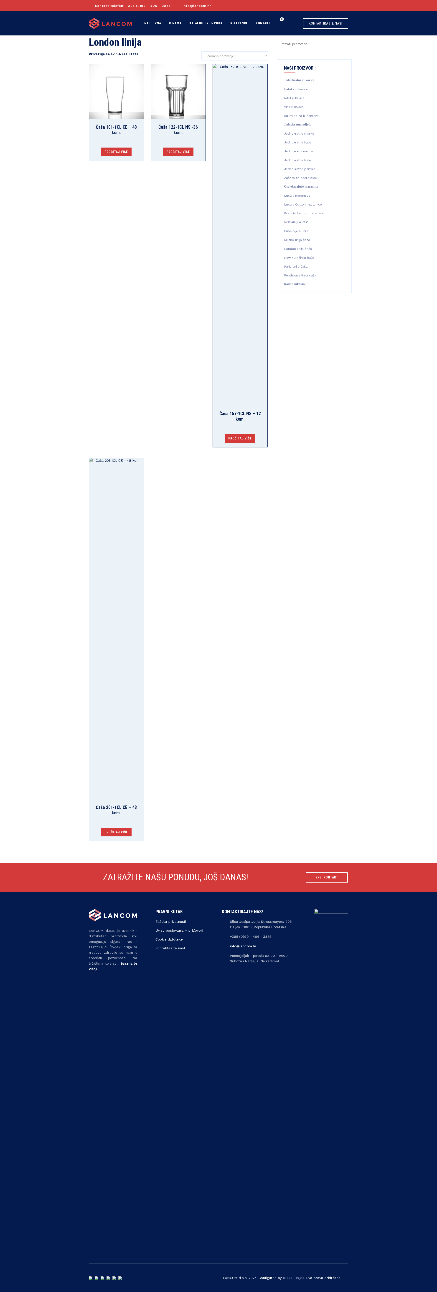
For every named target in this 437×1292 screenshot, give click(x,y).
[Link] (295, 23)
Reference (239, 23)
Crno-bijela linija (296, 231)
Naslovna (152, 23)
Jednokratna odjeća (297, 124)
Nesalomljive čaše (296, 222)
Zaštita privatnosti (170, 922)
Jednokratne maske (299, 133)
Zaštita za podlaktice (300, 178)
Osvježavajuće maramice (301, 186)
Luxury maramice (297, 195)
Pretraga (344, 44)
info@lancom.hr (197, 6)
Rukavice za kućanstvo (301, 116)
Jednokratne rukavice (299, 80)
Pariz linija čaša (295, 266)
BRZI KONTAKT (326, 877)
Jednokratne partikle (300, 169)
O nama (175, 23)
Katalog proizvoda (205, 23)
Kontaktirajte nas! (170, 948)
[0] (281, 23)
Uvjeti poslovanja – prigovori (179, 930)
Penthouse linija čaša (300, 275)
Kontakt (263, 23)
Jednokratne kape (298, 142)
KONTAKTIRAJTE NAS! (325, 23)
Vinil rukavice (294, 107)
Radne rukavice (295, 284)
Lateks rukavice (296, 89)
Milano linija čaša (297, 240)
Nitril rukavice (294, 98)
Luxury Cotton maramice (303, 204)
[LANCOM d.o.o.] (110, 23)
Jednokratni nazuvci (299, 151)
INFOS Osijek (293, 1278)
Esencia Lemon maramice (304, 213)
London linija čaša (298, 249)
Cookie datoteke (169, 939)
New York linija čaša (299, 257)
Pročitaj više (116, 152)
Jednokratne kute (297, 160)
